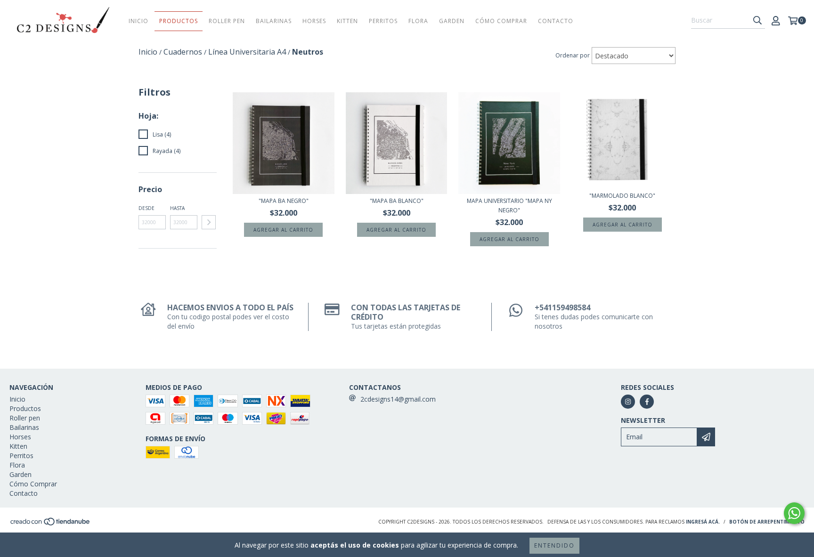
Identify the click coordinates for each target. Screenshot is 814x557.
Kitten (347, 21)
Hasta (177, 208)
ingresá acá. (703, 521)
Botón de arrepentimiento (767, 521)
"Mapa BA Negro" (284, 201)
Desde (146, 208)
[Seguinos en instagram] (628, 402)
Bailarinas (274, 21)
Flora (418, 21)
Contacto (555, 21)
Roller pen (227, 21)
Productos (178, 21)
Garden (451, 21)
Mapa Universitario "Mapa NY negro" (509, 205)
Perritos (383, 21)
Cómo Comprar (501, 21)
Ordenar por (572, 55)
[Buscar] (757, 20)
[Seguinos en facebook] (647, 402)
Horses (314, 21)
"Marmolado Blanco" (622, 196)
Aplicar (209, 222)
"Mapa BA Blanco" (396, 201)
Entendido (554, 545)
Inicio (138, 21)
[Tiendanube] (50, 524)
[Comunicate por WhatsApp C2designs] (794, 513)
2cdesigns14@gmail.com (398, 399)
